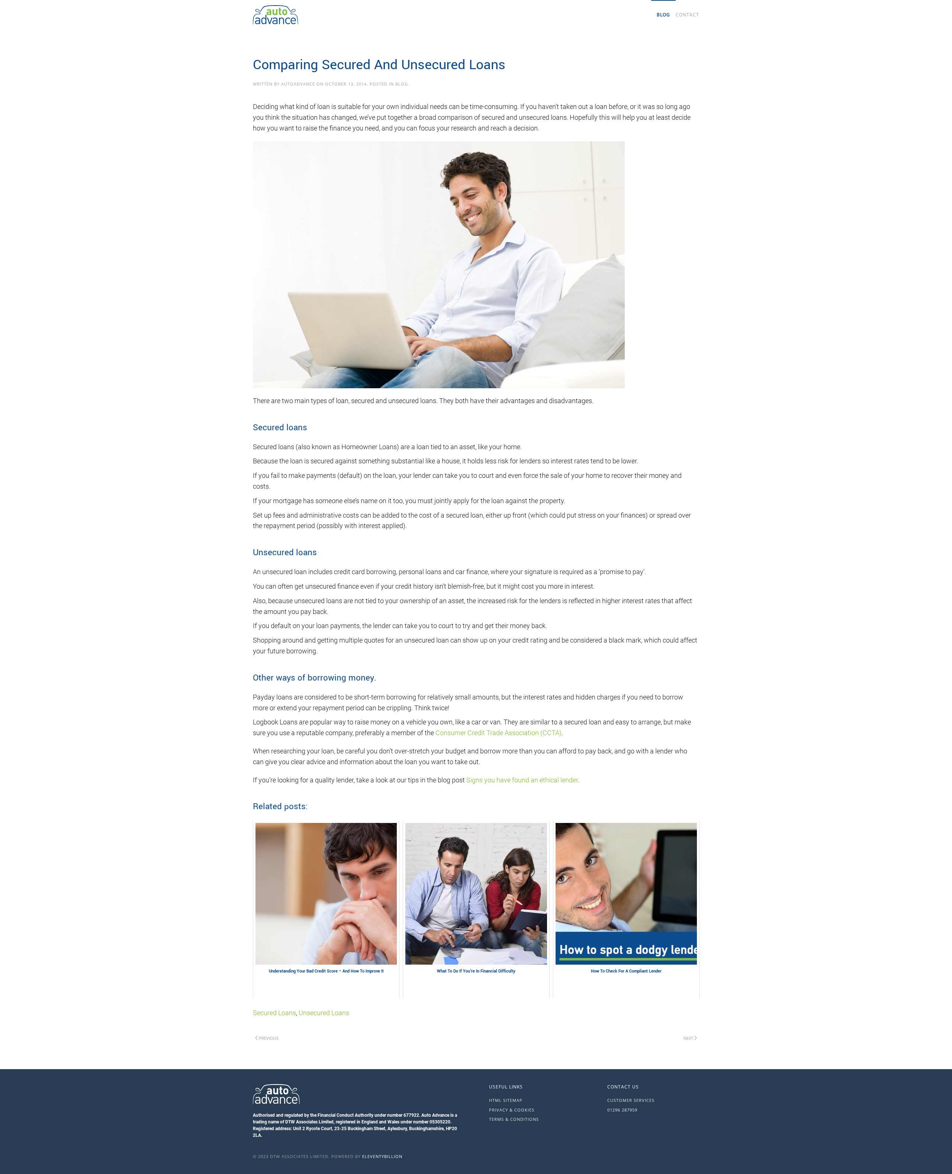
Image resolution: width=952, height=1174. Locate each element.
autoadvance (298, 84)
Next (688, 1038)
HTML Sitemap (505, 1100)
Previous (269, 1038)
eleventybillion (382, 1156)
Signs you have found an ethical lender (522, 780)
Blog (663, 15)
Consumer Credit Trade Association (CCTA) (498, 733)
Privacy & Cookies (511, 1110)
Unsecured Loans (324, 1013)
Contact (687, 15)
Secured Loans (274, 1013)
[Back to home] (312, 15)
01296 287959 (622, 1110)
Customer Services (630, 1100)
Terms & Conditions (514, 1119)
